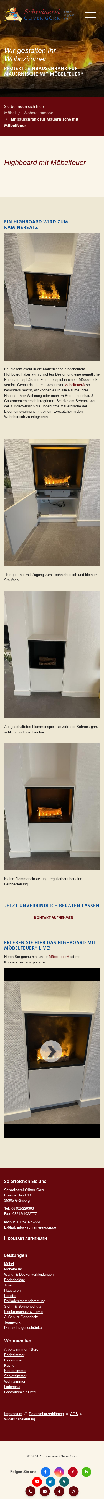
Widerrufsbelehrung (19, 1419)
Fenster (10, 1296)
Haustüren (12, 1290)
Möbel (10, 113)
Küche (9, 1365)
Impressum (13, 1414)
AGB (74, 1414)
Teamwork (12, 1322)
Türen (8, 1285)
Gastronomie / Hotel (20, 1392)
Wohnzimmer (14, 1381)
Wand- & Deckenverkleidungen (29, 1274)
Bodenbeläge (14, 1280)
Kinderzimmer (15, 1371)
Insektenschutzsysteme (23, 1312)
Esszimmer (13, 1360)
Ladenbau (12, 1387)
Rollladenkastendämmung (24, 1301)
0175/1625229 (28, 1222)
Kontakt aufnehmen (53, 918)
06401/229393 (22, 1208)
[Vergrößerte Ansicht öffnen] (52, 297)
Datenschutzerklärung (46, 1414)
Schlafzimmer (15, 1376)
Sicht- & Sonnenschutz (22, 1306)
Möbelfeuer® (74, 385)
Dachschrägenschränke (23, 1327)
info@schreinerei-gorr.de (36, 1227)
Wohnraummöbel (39, 113)
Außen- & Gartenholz (21, 1317)
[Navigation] (90, 14)
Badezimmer (14, 1355)
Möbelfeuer (13, 1269)
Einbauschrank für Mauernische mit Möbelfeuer (41, 122)
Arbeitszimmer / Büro (21, 1349)
